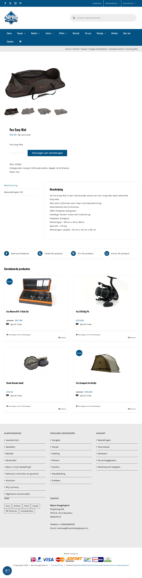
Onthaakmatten (39, 168)
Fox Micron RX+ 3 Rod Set (17, 311)
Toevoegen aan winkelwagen (47, 153)
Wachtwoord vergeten (109, 467)
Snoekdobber (27, 511)
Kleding (56, 453)
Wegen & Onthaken (59, 168)
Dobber (17, 506)
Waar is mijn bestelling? (18, 467)
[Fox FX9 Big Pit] (106, 291)
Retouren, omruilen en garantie (22, 473)
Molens (55, 460)
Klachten (10, 480)
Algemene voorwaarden (18, 494)
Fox (18, 172)
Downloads (103, 447)
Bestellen (10, 447)
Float (26, 506)
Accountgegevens (107, 460)
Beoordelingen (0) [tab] (13, 192)
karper (35, 506)
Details (63, 338)
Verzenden (11, 460)
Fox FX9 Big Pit (82, 311)
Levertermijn (12, 440)
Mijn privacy (12, 487)
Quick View (16, 324)
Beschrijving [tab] (10, 185)
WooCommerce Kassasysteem (116, 565)
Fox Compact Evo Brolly (86, 383)
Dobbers (56, 480)
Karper (26, 168)
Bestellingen (104, 440)
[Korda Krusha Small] (36, 363)
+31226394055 (67, 524)
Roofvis (56, 467)
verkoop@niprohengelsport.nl (72, 528)
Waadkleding (58, 473)
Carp (8, 506)
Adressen (102, 453)
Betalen (10, 453)
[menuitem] (9, 33)
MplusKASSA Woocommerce (88, 565)
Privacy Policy (57, 565)
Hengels (56, 440)
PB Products (11, 511)
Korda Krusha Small (14, 383)
